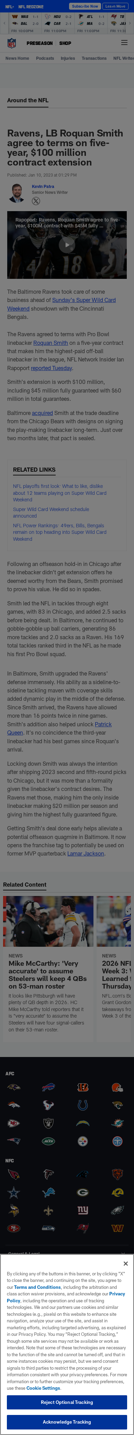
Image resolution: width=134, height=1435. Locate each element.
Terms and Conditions (37, 1287)
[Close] (125, 1263)
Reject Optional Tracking (67, 1402)
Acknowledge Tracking (67, 1422)
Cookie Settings (43, 1388)
